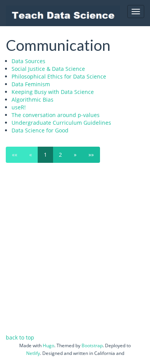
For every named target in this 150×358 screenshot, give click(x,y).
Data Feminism (31, 84)
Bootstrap (92, 345)
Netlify (33, 353)
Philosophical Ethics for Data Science (59, 76)
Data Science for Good (40, 130)
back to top (20, 337)
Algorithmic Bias (32, 99)
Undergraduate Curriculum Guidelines (61, 122)
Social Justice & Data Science (48, 68)
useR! (19, 107)
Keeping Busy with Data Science (53, 91)
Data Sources (28, 61)
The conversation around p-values (56, 115)
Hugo (48, 345)
